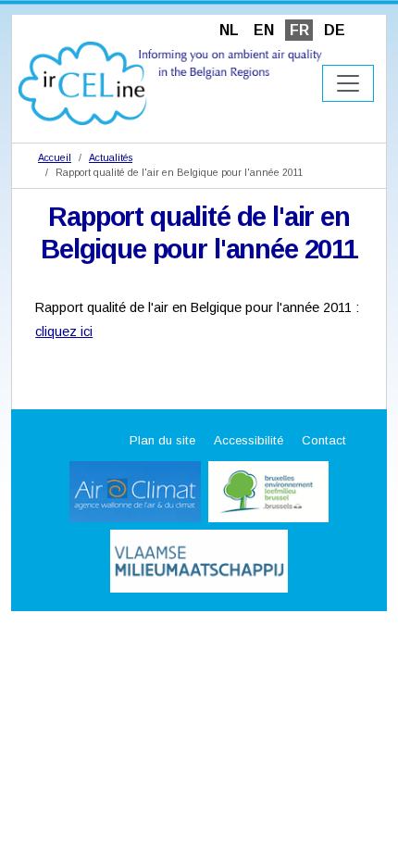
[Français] (170, 82)
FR (299, 30)
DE (334, 30)
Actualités (110, 157)
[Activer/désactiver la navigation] (348, 83)
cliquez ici (64, 331)
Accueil (54, 157)
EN (264, 30)
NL (229, 30)
